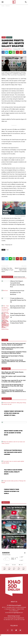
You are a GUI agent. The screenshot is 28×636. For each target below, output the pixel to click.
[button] (26, 2)
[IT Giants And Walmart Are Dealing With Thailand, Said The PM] (5, 300)
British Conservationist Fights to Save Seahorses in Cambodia (20, 270)
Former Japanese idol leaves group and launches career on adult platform (14, 344)
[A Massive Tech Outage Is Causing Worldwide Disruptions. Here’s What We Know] (5, 283)
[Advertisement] (14, 22)
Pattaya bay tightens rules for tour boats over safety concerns (13, 452)
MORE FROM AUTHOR (19, 277)
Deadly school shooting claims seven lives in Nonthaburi (13, 348)
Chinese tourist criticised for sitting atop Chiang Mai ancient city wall (13, 413)
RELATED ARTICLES (7, 277)
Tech (7, 249)
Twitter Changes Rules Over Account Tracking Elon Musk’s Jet (17, 315)
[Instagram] (11, 630)
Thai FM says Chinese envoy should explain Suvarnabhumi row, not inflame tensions (14, 361)
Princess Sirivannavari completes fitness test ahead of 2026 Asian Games (14, 352)
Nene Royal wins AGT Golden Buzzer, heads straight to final (13, 372)
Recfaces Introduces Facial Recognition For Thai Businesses (17, 292)
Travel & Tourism (6, 398)
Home (3, 5)
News (3, 37)
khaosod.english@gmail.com (15, 612)
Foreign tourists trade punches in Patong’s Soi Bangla (11, 491)
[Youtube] (20, 630)
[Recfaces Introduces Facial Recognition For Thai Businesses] (5, 292)
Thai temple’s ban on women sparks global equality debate (13, 472)
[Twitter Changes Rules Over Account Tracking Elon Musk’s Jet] (5, 320)
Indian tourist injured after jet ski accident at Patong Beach (13, 433)
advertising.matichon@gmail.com (15, 618)
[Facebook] (7, 630)
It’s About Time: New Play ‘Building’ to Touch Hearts (7, 270)
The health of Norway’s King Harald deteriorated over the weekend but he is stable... (14, 391)
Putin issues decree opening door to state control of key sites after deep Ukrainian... (12, 386)
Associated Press (7, 49)
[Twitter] (16, 630)
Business (8, 5)
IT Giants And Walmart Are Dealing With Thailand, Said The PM (18, 300)
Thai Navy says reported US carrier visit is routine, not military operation (14, 381)
